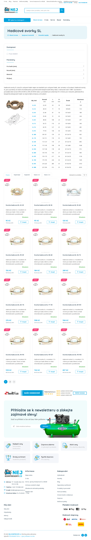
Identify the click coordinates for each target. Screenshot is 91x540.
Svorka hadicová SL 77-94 (43, 305)
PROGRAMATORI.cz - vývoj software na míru (22, 536)
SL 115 (34, 138)
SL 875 (34, 163)
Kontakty (66, 20)
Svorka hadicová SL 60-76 (15, 305)
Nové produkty (61, 491)
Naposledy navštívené (64, 485)
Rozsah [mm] (11, 70)
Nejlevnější (17, 175)
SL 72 (34, 123)
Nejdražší (27, 175)
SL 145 (34, 145)
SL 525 (34, 142)
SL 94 (34, 131)
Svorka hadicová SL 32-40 (72, 205)
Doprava (15, 1)
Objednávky (7, 512)
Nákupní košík (8, 519)
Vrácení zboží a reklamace (65, 495)
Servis (52, 20)
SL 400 (34, 134)
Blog (10, 1)
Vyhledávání (60, 475)
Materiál (9, 74)
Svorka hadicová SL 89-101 (72, 305)
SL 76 (34, 127)
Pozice (8, 175)
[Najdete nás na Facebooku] (82, 535)
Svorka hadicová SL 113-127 (43, 355)
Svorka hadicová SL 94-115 (15, 355)
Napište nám (29, 491)
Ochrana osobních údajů (32, 485)
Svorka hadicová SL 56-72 (72, 255)
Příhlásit (45, 426)
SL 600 (34, 153)
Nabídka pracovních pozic (71, 1)
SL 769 (34, 160)
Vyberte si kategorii (17, 20)
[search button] (62, 10)
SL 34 (34, 109)
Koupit (24, 222)
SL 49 (34, 116)
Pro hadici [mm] (12, 66)
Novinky (59, 478)
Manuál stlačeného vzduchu (54, 1)
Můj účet (6, 509)
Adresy (6, 515)
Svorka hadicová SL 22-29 (15, 205)
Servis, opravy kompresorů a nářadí (36, 482)
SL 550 (34, 149)
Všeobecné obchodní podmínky (34, 488)
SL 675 (34, 156)
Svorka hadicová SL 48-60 (43, 255)
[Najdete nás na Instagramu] (85, 535)
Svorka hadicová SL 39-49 (15, 255)
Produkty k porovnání (63, 488)
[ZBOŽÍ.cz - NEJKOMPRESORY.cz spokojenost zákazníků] (45, 395)
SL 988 (34, 167)
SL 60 (34, 120)
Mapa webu (28, 475)
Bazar (59, 20)
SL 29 (34, 105)
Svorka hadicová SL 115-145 (72, 355)
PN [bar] (9, 78)
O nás (5, 1)
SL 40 (34, 112)
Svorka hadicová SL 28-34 (43, 205)
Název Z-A (47, 175)
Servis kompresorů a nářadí (37, 1)
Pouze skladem (13, 54)
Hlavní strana (37, 20)
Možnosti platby (23, 1)
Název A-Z (37, 175)
